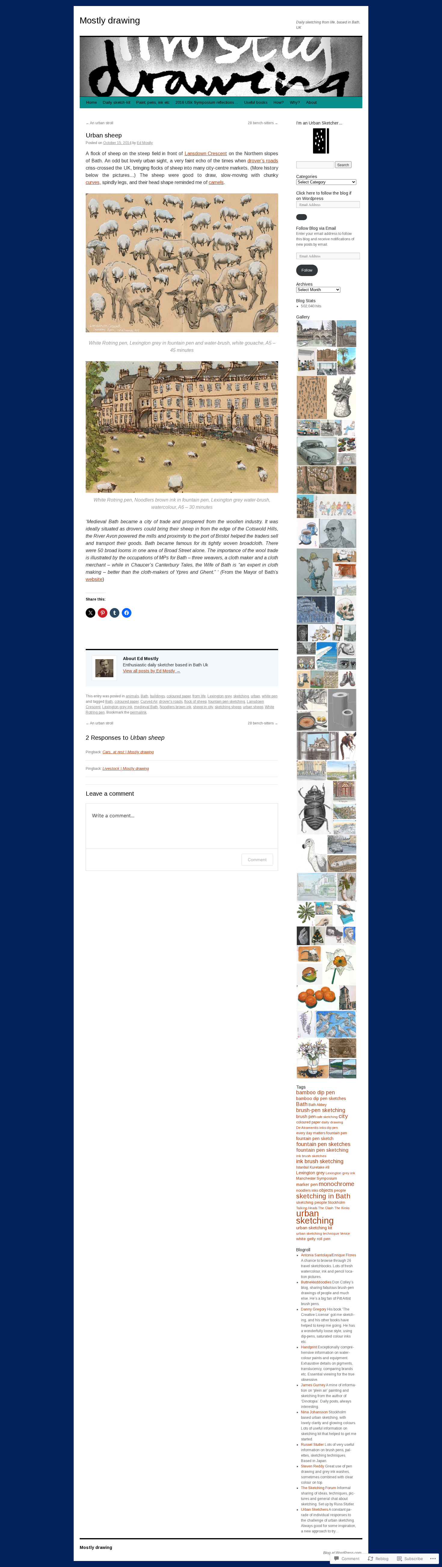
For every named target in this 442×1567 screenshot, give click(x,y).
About (311, 102)
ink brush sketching (319, 1161)
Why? (295, 102)
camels (216, 182)
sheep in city (203, 707)
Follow (307, 270)
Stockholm (336, 1202)
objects (326, 1190)
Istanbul (302, 1167)
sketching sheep (228, 707)
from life (199, 696)
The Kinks (341, 1208)
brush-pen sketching (320, 1110)
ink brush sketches (311, 1156)
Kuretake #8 (320, 1167)
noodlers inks (307, 1190)
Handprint (309, 1347)
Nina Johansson (314, 1412)
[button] (316, 334)
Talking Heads (306, 1208)
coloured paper (179, 696)
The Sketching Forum (318, 1488)
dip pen (332, 1127)
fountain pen (336, 1133)
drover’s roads (262, 160)
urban (255, 696)
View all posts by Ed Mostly (151, 670)
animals (132, 696)
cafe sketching (327, 1117)
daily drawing (332, 1122)
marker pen (307, 1184)
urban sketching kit (314, 1227)
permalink (138, 712)
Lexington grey (219, 696)
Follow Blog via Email (316, 228)
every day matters (310, 1133)
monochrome (336, 1184)
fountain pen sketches (323, 1144)
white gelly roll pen (313, 1239)
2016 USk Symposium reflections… (207, 102)
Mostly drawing (110, 20)
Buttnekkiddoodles (316, 1282)
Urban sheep (104, 135)
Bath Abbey (317, 1105)
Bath (144, 696)
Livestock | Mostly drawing (126, 768)
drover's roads (171, 701)
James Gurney (313, 1385)
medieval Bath (146, 707)
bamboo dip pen (315, 1092)
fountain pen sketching (226, 701)
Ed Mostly (145, 143)
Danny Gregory (313, 1309)
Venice (345, 1233)
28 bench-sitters (263, 123)
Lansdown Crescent (206, 153)
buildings (157, 696)
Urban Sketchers (314, 1509)
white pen (270, 696)
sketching (241, 696)
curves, (93, 182)
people (340, 1190)
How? (279, 102)
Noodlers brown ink (175, 707)
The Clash (325, 1208)
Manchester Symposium (316, 1178)
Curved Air (148, 701)
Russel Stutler (312, 1445)
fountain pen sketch (314, 1138)
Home (91, 102)
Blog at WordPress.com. (342, 1553)
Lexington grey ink (117, 707)
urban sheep (253, 707)
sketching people (311, 1202)
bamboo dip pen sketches (321, 1098)
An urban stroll (99, 123)
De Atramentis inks (311, 1127)
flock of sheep (195, 701)
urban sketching (315, 1216)
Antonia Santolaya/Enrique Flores (328, 1255)
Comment (257, 859)
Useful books (256, 102)
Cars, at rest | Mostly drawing (128, 752)
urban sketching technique (317, 1233)
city (343, 1116)
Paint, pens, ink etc (153, 102)
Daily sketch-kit (116, 102)
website (94, 579)
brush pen (306, 1116)
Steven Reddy (312, 1466)
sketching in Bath (323, 1196)
